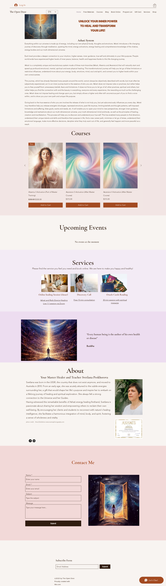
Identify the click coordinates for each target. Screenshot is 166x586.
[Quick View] (83, 165)
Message (29, 503)
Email (28, 484)
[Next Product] (141, 165)
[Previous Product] (24, 165)
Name (28, 475)
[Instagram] (34, 440)
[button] (154, 5)
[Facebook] (30, 440)
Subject (29, 494)
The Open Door (18, 11)
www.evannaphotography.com (55, 422)
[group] (83, 175)
